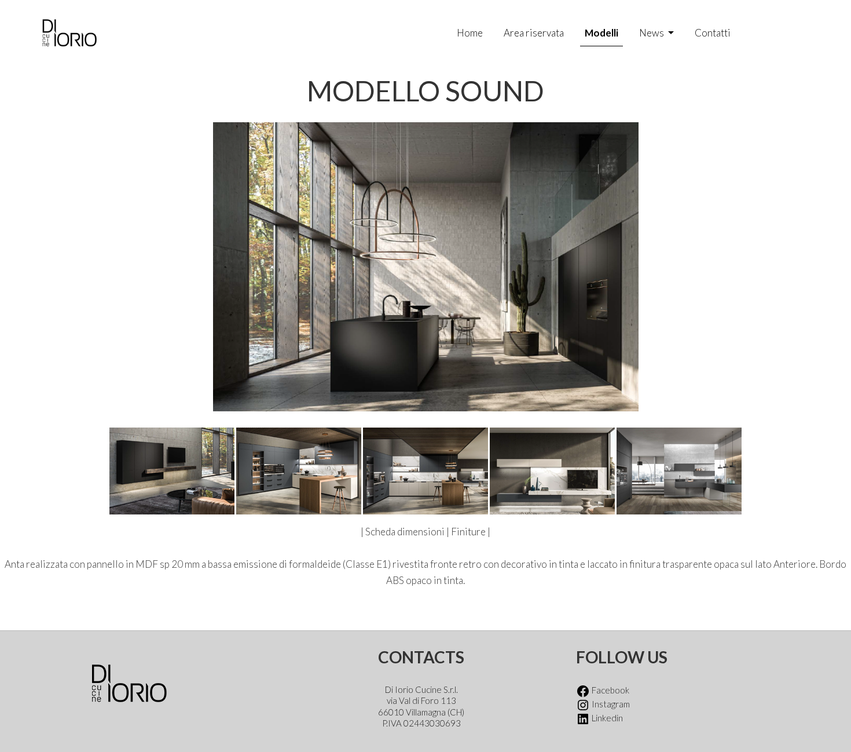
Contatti (713, 33)
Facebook (609, 690)
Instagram (610, 704)
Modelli (601, 33)
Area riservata (534, 33)
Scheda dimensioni (405, 531)
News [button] (652, 33)
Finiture (469, 531)
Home (470, 33)
